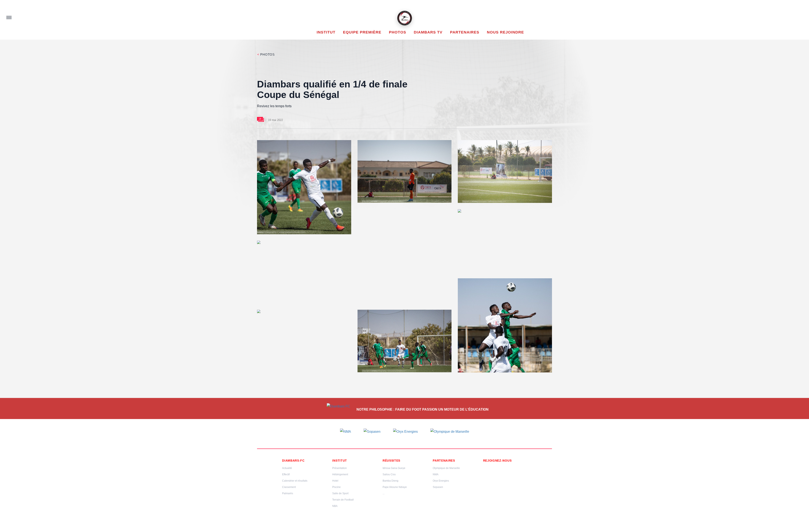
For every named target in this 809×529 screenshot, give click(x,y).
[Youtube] (507, 467)
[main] (404, 219)
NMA (435, 474)
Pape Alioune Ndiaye (395, 487)
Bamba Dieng (390, 480)
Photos (266, 54)
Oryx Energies (441, 480)
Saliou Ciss (389, 474)
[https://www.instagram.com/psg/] (492, 467)
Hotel (335, 480)
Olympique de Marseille (446, 468)
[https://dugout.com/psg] (485, 473)
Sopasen (438, 487)
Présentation (339, 468)
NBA (335, 506)
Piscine (336, 487)
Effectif (286, 474)
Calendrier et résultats (294, 480)
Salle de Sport (340, 493)
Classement (289, 487)
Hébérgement (340, 474)
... (383, 493)
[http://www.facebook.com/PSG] (485, 467)
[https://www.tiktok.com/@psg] (521, 467)
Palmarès (287, 493)
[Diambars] (404, 18)
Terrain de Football (343, 499)
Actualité (287, 468)
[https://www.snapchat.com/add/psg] (514, 467)
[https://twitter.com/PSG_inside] (499, 467)
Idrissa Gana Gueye (394, 468)
